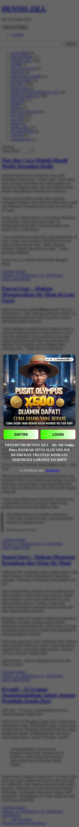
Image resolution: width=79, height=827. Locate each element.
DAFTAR (21, 434)
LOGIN (58, 434)
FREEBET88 (52, 470)
